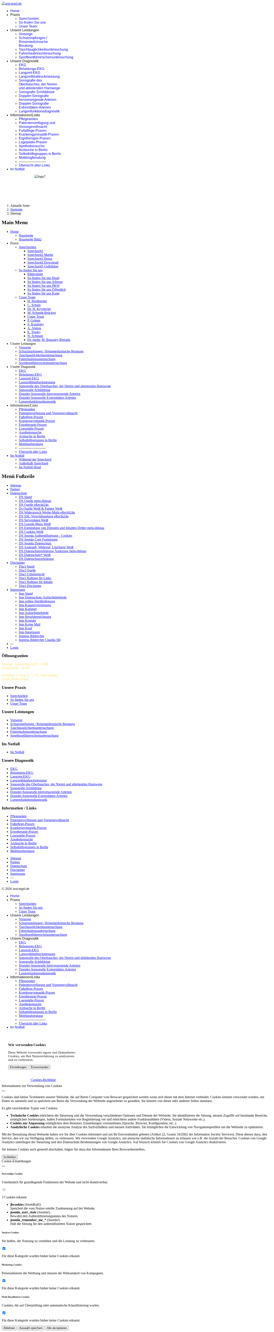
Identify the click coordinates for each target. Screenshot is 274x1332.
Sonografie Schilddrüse (37, 92)
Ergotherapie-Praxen (35, 138)
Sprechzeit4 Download (42, 262)
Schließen (9, 1157)
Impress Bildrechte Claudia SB (40, 640)
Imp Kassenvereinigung (35, 605)
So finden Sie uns (32, 22)
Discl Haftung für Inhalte (36, 582)
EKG (22, 65)
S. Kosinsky (35, 324)
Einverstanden (40, 1067)
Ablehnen (9, 1328)
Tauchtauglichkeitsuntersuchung (43, 49)
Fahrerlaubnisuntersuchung (40, 53)
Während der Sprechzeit (35, 459)
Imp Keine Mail (29, 624)
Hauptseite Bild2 (30, 239)
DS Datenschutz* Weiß (35, 555)
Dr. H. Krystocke (39, 309)
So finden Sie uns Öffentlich (46, 289)
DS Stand (25, 497)
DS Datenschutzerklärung (36, 559)
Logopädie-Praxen (33, 142)
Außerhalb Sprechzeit (33, 463)
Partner (15, 489)
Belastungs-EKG (31, 69)
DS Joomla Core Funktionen (38, 539)
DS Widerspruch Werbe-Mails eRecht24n (47, 512)
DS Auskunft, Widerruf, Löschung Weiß (46, 547)
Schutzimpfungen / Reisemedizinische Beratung (33, 41)
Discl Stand (26, 566)
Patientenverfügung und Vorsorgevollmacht (37, 125)
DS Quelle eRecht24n (34, 504)
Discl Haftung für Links (35, 578)
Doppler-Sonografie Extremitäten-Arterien (35, 105)
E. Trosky (34, 332)
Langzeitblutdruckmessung (39, 76)
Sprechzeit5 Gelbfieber (42, 266)
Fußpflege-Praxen (32, 130)
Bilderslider (35, 274)
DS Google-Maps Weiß (35, 524)
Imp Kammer (28, 609)
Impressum (17, 589)
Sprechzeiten (29, 18)
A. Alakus (34, 328)
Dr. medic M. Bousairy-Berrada (48, 340)
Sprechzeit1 (35, 251)
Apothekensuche (32, 146)
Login (14, 647)
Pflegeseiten (28, 119)
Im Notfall (17, 169)
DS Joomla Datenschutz (35, 543)
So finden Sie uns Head (43, 278)
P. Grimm (33, 320)
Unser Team (28, 26)
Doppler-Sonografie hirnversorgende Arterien (37, 97)
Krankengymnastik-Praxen (39, 134)
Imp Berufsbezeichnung (35, 616)
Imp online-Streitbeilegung (37, 601)
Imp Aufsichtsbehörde (34, 613)
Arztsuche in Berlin (33, 150)
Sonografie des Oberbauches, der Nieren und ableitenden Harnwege (39, 84)
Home (14, 11)
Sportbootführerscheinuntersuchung (46, 57)
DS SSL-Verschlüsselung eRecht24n (43, 516)
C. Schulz (34, 305)
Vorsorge (26, 34)
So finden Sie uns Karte (43, 293)
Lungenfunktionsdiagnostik (39, 111)
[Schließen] (3, 1091)
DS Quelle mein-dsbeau (35, 501)
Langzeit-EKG (29, 72)
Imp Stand (26, 593)
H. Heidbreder (37, 301)
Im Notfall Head (30, 467)
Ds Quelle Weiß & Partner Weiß (40, 508)
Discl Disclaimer (30, 586)
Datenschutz (18, 493)
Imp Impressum (29, 632)
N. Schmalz (35, 336)
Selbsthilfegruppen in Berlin (40, 154)
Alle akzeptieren (57, 1328)
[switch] (4, 1189)
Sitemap (15, 485)
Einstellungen (18, 1067)
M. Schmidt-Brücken (41, 312)
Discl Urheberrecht (32, 574)
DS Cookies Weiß (31, 532)
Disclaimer (17, 562)
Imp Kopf (25, 628)
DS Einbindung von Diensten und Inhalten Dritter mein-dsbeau (61, 528)
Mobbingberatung (32, 157)
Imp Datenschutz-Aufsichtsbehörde (43, 597)
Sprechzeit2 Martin (40, 255)
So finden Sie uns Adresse (45, 282)
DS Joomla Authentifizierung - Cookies (45, 535)
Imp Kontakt (27, 620)
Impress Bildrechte (31, 636)
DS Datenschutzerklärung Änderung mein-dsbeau (52, 551)
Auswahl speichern (31, 1328)
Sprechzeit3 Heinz (39, 258)
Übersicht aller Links (34, 165)
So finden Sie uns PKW (43, 285)
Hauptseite (26, 235)
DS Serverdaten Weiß (33, 520)
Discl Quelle (27, 570)
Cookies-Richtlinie (43, 1080)
